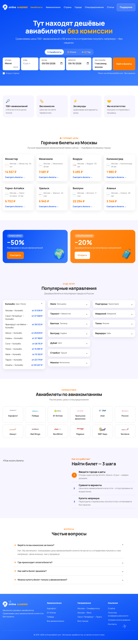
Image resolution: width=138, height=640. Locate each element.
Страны (67, 7)
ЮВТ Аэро (102, 434)
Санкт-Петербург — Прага (89, 617)
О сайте (111, 608)
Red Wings (35, 434)
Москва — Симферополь (88, 608)
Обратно (72, 60)
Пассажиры (100, 60)
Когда (44, 60)
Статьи (110, 7)
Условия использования (119, 620)
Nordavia (125, 434)
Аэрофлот (13, 415)
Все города (82, 621)
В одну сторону (12, 73)
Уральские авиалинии (80, 417)
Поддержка (126, 7)
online (18, 7)
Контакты (112, 624)
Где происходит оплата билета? (33, 562)
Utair (102, 415)
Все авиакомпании (55, 621)
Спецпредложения (94, 7)
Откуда (8, 60)
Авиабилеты (36, 7)
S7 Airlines (58, 415)
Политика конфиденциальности (118, 614)
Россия (125, 415)
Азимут (13, 434)
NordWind (58, 434)
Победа (35, 415)
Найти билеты (124, 63)
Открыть (82, 255)
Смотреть (15, 255)
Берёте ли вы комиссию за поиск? (34, 545)
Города (78, 7)
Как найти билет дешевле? (30, 571)
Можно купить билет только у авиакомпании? (40, 579)
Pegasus (80, 434)
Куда (25, 60)
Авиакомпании (53, 7)
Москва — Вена (84, 612)
